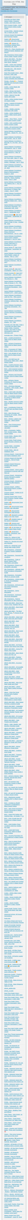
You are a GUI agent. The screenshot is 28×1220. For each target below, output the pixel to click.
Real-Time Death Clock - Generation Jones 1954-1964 (13, 994)
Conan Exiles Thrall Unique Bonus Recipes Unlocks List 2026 (13, 441)
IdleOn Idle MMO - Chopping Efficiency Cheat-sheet (13, 733)
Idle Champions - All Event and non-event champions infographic (13, 586)
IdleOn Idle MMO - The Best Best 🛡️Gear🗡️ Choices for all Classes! (13, 612)
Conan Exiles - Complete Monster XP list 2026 (12, 446)
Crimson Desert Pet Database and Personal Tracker (13, 35)
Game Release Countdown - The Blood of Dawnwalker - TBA (13, 195)
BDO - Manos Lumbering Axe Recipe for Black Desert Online (13, 870)
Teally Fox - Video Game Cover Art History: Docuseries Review (14, 1177)
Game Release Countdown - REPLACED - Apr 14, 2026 (13, 137)
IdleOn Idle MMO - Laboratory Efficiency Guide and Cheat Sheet (13, 742)
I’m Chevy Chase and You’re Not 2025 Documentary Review (14, 921)
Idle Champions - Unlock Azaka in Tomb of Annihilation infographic (14, 580)
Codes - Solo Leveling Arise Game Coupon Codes (12, 123)
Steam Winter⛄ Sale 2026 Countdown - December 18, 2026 (12, 249)
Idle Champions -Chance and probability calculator (13, 566)
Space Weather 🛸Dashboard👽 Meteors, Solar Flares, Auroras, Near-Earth (13, 1140)
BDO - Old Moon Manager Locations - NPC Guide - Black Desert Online (13, 387)
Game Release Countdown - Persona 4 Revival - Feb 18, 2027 (13, 260)
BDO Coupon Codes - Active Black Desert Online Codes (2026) (13, 26)
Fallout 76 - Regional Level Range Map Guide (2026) (12, 546)
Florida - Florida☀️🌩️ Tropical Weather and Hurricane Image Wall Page (13, 82)
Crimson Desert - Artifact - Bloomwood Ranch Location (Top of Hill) (13, 488)
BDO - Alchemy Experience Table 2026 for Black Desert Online (12, 345)
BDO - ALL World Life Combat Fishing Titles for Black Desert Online (13, 789)
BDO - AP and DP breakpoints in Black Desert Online (13, 794)
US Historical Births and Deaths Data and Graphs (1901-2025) (12, 1200)
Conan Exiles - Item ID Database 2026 (11, 450)
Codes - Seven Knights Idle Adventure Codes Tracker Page (12, 898)
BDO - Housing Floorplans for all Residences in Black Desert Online (13, 837)
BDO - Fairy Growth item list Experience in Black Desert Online (13, 820)
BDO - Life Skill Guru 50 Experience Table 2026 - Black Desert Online (13, 360)
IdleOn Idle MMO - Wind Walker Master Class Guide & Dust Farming (13, 771)
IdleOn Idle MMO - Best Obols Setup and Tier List (13, 653)
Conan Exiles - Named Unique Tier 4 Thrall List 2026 (13, 31)
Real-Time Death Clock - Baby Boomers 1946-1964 (13, 73)
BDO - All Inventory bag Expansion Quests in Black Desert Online (12, 783)
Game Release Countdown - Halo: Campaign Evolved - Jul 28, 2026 (13, 166)
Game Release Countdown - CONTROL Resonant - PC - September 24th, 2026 (13, 206)
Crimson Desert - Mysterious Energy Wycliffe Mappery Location (13, 482)
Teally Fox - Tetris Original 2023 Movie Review (12, 1167)
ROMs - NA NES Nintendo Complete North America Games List (12, 1041)
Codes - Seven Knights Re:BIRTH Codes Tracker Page (12, 904)
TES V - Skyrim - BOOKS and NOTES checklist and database (14, 1195)
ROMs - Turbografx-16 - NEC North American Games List (13, 1107)
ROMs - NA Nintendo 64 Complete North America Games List (12, 1047)
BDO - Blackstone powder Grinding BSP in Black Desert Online (13, 798)
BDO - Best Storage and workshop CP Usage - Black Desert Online (13, 414)
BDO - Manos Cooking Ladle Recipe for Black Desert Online (13, 857)
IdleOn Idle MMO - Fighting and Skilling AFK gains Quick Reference (13, 658)
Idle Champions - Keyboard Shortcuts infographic (12, 595)
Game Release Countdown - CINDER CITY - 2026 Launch (13, 292)
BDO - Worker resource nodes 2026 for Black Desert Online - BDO (13, 403)
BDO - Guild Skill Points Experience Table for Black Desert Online (12, 831)
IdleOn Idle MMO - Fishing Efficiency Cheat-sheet (12, 737)
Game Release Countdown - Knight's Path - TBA (13, 317)
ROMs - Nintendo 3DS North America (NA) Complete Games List (13, 1058)
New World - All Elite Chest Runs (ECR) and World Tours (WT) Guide (13, 952)
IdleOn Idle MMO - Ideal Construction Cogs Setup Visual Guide (12, 672)
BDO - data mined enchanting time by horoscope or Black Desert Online (13, 810)
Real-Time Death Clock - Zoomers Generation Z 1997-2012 (13, 1024)
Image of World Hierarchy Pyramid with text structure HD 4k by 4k (13, 930)
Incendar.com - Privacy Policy (13, 335)
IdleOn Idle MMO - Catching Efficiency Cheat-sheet (13, 729)
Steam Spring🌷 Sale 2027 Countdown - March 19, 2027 (13, 269)
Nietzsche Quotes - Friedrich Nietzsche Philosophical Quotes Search (13, 976)
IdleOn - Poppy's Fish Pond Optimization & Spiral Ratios (13, 699)
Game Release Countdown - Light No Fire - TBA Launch (13, 296)
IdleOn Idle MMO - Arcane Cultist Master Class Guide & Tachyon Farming (13, 760)
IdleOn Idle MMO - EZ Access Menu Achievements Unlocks (13, 717)
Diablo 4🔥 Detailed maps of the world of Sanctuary (13, 520)
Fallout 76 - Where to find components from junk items (13, 538)
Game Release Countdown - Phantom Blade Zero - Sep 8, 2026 (13, 200)
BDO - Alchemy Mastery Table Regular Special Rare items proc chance (13, 777)
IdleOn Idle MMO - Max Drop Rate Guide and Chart (13, 683)
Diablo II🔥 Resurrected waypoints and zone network (13, 40)
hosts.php (7, 918)
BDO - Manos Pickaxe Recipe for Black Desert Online (13, 874)
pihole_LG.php (8, 991)
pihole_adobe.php (9, 988)
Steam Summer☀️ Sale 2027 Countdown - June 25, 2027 (13, 274)
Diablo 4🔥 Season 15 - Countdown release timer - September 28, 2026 (12, 45)
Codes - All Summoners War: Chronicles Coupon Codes (13, 127)
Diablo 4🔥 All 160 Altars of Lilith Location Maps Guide (12, 528)
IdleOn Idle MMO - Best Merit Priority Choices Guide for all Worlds (13, 640)
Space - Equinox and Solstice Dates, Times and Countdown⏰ (13, 1130)
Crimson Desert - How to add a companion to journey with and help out (13, 471)
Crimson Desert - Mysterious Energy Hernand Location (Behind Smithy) (13, 477)
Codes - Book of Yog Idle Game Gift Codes (12, 96)
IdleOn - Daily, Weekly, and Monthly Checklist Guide (12, 725)
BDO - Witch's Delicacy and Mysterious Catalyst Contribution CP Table (12, 889)
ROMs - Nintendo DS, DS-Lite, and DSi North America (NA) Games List (13, 1064)
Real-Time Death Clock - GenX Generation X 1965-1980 (13, 998)
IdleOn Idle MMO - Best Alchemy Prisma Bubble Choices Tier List (11, 626)
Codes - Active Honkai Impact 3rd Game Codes (13, 100)
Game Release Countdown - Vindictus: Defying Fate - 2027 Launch (13, 301)
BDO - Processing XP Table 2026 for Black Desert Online (13, 350)
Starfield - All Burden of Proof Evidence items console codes (13, 1145)
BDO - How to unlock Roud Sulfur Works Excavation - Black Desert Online (12, 843)
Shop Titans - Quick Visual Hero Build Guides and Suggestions (12, 1124)
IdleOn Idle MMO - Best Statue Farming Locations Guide (13, 703)
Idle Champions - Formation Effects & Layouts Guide (13, 576)
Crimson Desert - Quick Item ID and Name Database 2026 (14, 454)
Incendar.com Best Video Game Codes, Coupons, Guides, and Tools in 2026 (12, 21)
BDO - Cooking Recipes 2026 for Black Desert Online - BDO (13, 365)
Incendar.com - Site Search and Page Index (12, 69)
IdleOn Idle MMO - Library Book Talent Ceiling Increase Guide (13, 688)
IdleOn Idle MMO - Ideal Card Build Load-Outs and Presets (13, 617)
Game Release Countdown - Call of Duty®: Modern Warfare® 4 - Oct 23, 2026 (13, 237)
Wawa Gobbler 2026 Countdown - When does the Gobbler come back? (13, 1211)
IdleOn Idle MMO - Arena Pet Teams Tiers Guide (13, 649)
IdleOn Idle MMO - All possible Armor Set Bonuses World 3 (13, 667)
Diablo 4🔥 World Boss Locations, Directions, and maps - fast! (12, 533)
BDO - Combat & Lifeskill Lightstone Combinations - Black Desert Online (12, 804)
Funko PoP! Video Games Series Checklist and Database (13, 77)
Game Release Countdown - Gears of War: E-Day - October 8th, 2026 (13, 222)
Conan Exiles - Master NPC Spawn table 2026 (12, 436)
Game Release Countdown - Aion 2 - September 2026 (13, 211)
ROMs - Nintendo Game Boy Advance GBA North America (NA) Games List (13, 1070)
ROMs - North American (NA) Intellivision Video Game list (13, 1098)
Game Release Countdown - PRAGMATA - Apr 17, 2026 (13, 147)
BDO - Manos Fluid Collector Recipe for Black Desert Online (13, 862)
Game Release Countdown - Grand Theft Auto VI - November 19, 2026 (13, 243)
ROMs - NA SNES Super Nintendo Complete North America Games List (12, 1053)
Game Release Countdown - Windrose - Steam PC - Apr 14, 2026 (13, 132)
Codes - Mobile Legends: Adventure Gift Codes (12, 109)
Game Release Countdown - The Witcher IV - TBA (13, 278)
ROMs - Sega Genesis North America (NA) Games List (13, 1103)
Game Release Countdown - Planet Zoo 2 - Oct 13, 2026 (13, 227)
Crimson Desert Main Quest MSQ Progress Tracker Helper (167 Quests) (13, 498)
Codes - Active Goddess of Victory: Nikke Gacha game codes (12, 114)
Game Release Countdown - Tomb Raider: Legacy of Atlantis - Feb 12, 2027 (13, 255)
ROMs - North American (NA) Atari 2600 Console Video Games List (13, 1089)
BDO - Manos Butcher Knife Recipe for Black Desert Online (13, 853)
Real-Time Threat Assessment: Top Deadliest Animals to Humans (13, 1035)
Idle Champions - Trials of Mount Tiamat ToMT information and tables (12, 561)
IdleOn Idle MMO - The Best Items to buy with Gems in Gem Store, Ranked (13, 60)
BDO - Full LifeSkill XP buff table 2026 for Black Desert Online (12, 355)
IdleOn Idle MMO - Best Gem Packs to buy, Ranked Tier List (13, 603)
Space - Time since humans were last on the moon (13, 1135)
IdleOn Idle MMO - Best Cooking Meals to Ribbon (12, 635)
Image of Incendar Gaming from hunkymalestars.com (12, 925)
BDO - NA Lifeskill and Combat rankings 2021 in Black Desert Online (13, 883)
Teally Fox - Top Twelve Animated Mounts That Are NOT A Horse (12, 1172)
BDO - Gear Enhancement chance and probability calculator (12, 426)
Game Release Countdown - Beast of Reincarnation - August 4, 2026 (13, 172)
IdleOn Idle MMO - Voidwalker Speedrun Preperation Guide (13, 707)
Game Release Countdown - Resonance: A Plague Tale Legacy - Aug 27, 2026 (13, 189)
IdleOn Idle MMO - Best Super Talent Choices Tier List (13, 631)
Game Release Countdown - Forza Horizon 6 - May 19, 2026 (13, 152)
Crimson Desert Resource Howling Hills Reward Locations (12, 465)
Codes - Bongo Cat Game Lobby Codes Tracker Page (12, 91)
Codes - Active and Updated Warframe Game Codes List (13, 65)
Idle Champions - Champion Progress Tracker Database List (13, 551)
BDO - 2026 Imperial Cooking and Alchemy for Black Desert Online (13, 370)
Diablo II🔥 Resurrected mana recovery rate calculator (13, 507)
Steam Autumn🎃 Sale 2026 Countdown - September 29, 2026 (13, 216)
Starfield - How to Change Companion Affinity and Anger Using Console (13, 1158)
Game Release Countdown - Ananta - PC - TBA (13, 321)
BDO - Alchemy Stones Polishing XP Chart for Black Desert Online (13, 382)
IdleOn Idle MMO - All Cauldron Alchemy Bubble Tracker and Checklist (14, 712)
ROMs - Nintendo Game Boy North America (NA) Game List (13, 1080)
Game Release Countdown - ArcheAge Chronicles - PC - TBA (13, 306)
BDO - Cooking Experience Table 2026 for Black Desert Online (12, 339)
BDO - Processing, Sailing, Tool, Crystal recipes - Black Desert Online (13, 432)
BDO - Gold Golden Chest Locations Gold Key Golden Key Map (12, 825)
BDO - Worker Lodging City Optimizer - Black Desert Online (12, 420)
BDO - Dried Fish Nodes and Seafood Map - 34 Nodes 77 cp (14, 815)
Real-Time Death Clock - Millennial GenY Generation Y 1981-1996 (13, 1008)
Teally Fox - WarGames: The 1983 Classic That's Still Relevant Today (13, 1186)
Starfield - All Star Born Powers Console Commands (13, 1149)
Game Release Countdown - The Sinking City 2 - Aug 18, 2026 (13, 183)
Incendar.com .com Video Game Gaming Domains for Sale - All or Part (12, 942)
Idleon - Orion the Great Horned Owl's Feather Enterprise (11, 694)
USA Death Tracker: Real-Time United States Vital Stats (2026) (13, 1205)
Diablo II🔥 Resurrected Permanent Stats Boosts (11, 511)
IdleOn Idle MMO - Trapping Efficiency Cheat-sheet (13, 755)
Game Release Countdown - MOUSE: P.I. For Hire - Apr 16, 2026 (13, 142)
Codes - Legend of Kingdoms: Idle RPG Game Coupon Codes (13, 105)
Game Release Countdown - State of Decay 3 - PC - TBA (13, 282)
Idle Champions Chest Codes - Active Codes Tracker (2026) (13, 55)
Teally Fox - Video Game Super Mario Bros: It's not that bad (14, 1181)
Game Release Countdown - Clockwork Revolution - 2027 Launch (13, 287)
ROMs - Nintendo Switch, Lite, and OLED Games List (13, 1085)
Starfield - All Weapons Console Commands (11, 1153)
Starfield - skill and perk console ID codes (11, 1163)
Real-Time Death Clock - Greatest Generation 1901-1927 (12, 1003)
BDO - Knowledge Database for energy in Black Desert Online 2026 (13, 397)
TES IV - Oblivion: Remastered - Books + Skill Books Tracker (13, 1191)
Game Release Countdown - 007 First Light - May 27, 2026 (13, 157)
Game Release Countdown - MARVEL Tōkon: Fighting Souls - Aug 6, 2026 (13, 177)
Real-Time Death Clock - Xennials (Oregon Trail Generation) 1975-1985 (12, 1018)
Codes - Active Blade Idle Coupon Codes (12, 87)
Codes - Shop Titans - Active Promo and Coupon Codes (13, 119)
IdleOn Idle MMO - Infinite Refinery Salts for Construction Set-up (13, 678)
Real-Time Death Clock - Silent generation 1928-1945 (13, 1013)
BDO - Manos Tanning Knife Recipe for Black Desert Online (13, 878)
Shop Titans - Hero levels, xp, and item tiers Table (13, 1115)
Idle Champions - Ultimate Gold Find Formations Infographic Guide (14, 571)
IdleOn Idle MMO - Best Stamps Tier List (11, 622)
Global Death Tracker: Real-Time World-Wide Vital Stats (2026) (13, 910)
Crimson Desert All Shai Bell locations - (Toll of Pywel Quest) (13, 459)
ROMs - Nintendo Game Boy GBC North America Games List (13, 1076)
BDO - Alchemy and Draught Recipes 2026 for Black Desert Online (13, 376)
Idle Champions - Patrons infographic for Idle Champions (13, 599)
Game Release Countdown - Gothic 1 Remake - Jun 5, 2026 (14, 161)
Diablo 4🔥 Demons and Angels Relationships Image (13, 524)
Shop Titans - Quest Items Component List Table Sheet (13, 1119)
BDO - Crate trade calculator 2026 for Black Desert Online (13, 392)
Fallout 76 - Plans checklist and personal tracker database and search (14, 50)
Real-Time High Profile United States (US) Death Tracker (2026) (13, 1030)
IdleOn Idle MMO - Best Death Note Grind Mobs (13, 607)
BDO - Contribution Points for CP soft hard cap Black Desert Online (13, 409)
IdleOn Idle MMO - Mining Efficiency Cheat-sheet (12, 747)
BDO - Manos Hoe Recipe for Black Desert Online (13, 866)
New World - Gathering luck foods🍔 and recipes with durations (12, 966)
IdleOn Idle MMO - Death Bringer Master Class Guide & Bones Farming (13, 766)
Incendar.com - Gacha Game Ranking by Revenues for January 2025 (13, 936)
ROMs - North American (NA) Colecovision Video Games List (14, 1094)
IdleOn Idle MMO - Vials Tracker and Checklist (11, 721)
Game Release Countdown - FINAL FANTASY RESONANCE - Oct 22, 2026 (13, 232)
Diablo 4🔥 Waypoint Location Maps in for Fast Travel (13, 515)
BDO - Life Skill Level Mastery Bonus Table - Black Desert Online (13, 848)
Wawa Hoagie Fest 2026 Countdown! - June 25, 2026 (13, 1216)
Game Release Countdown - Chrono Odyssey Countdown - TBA (13, 312)
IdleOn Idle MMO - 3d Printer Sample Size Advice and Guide (13, 645)
